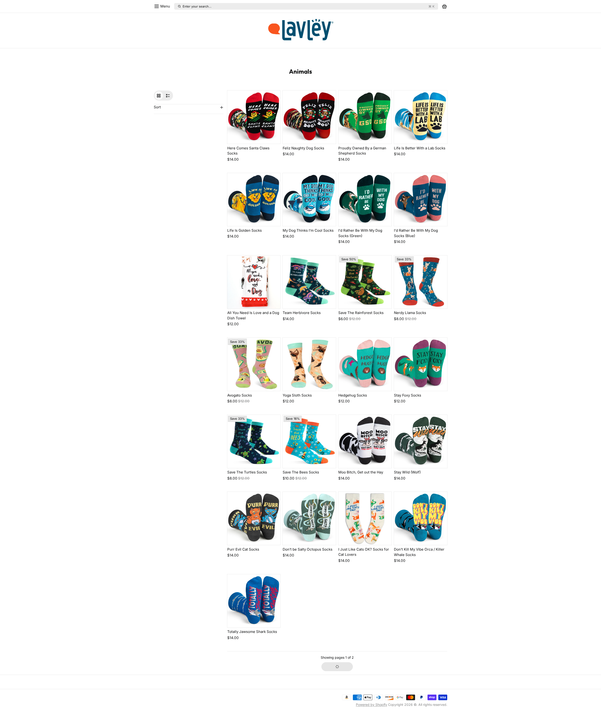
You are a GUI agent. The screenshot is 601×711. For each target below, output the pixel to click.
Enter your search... (308, 6)
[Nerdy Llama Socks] (420, 282)
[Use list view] (168, 95)
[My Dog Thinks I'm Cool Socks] (309, 199)
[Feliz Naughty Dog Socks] (309, 117)
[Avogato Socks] (254, 364)
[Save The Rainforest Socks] (365, 282)
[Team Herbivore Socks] (309, 282)
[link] (300, 30)
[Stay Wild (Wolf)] (420, 441)
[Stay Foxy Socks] (420, 364)
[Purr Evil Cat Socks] (254, 518)
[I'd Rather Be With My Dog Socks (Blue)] (420, 199)
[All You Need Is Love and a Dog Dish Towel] (254, 282)
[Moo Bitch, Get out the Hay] (365, 441)
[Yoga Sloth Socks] (309, 364)
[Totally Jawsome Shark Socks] (254, 601)
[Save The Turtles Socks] (254, 441)
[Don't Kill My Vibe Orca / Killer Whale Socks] (420, 518)
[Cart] (444, 6)
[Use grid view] (159, 95)
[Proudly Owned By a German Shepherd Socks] (365, 117)
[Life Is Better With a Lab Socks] (420, 117)
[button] (337, 666)
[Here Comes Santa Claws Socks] (254, 117)
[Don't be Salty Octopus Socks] (309, 518)
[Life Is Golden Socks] (254, 199)
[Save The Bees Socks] (309, 441)
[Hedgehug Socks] (365, 364)
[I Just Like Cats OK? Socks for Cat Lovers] (365, 518)
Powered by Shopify (371, 705)
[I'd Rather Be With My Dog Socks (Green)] (365, 199)
